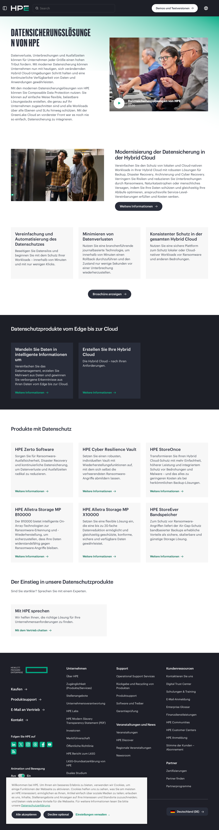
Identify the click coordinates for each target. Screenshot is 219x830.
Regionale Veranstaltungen (133, 747)
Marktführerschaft (78, 738)
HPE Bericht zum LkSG (80, 753)
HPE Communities (178, 722)
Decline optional (58, 814)
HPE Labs (72, 711)
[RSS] (13, 751)
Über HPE (72, 676)
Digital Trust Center (178, 684)
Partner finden (175, 778)
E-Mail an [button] (25, 709)
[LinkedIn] (13, 744)
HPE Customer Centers (181, 730)
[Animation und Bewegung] (21, 776)
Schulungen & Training (181, 691)
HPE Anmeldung (176, 737)
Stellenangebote (77, 695)
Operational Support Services (135, 676)
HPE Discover (124, 740)
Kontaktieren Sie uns (179, 676)
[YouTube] (49, 744)
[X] (21, 744)
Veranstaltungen (127, 732)
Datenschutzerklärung (35, 805)
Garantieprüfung (127, 711)
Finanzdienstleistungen (181, 714)
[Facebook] (42, 744)
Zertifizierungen (176, 770)
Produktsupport (126, 695)
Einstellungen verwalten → (93, 814)
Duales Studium (76, 773)
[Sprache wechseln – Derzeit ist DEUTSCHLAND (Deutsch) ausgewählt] (206, 8)
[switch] (19, 776)
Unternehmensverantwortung (85, 703)
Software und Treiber (130, 703)
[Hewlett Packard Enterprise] (20, 8)
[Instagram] (28, 744)
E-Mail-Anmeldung (178, 699)
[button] (5, 8)
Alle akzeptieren (26, 814)
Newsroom (123, 755)
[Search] (37, 8)
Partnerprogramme (178, 786)
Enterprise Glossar (178, 707)
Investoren (73, 730)
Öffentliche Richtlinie (79, 746)
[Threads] (35, 744)
